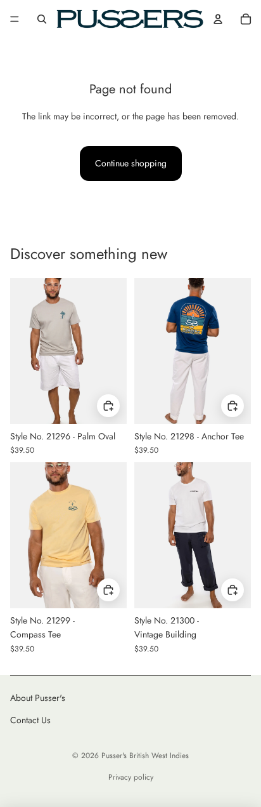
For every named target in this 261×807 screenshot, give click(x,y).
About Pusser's (37, 697)
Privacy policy (130, 777)
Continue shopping (131, 163)
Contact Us (30, 720)
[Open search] (42, 19)
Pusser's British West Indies (145, 755)
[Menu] (14, 19)
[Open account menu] (218, 19)
